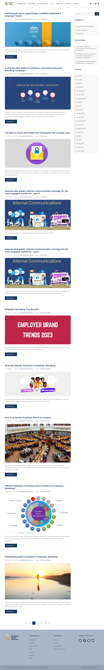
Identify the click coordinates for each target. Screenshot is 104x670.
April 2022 (79, 106)
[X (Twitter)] (93, 3)
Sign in (76, 3)
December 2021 (80, 121)
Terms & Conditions (59, 649)
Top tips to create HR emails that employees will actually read (37, 133)
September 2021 (81, 128)
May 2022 (79, 102)
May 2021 (79, 136)
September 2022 (81, 98)
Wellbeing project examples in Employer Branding (31, 557)
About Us (60, 3)
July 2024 (79, 76)
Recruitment (44, 19)
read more (10, 56)
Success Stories (43, 3)
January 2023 (80, 95)
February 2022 (80, 113)
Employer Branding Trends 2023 (22, 309)
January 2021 (80, 147)
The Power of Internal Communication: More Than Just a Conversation (86, 48)
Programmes (21, 3)
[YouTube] (98, 3)
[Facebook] (90, 3)
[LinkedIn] (95, 3)
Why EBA (32, 3)
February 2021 (80, 143)
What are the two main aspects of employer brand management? (86, 62)
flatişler (97, 667)
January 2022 (80, 117)
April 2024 (79, 83)
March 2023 (79, 87)
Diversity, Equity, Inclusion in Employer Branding (30, 365)
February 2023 (80, 91)
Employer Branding (45, 312)
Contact (68, 3)
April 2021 (79, 140)
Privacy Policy (58, 646)
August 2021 (79, 132)
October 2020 (80, 151)
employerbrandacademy (26, 19)
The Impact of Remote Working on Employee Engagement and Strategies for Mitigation (86, 55)
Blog (52, 3)
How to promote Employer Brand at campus (28, 417)
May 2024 (79, 79)
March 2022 (79, 109)
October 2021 (80, 125)
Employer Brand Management (85, 26)
